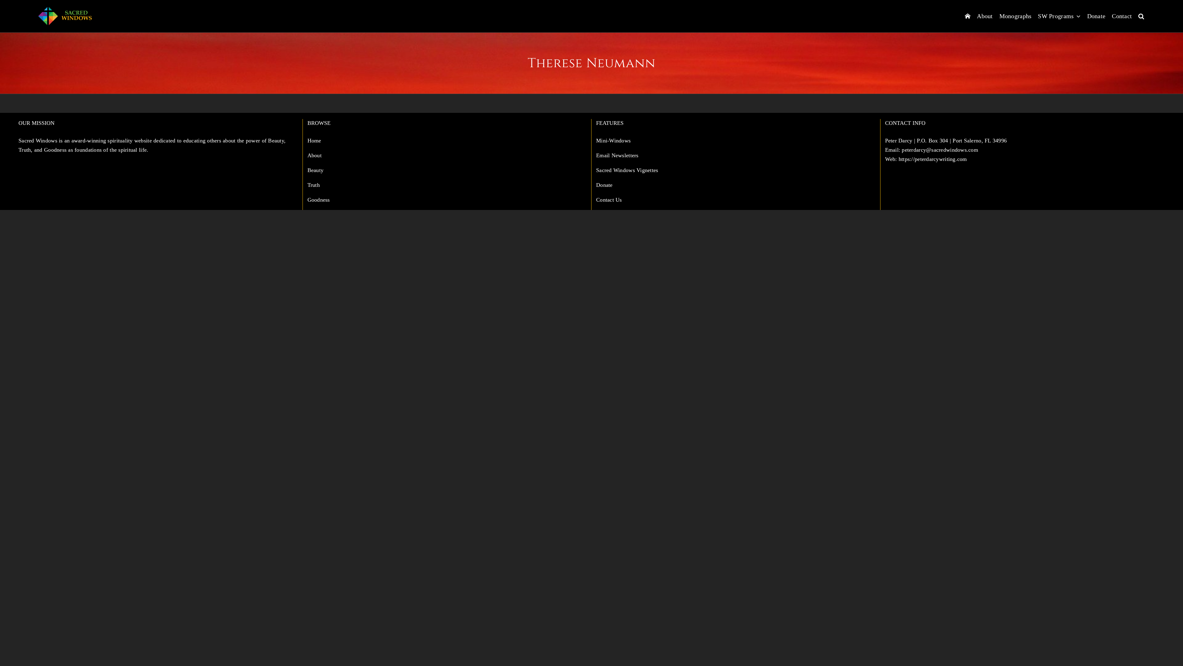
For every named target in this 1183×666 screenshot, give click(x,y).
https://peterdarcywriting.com (933, 159)
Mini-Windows (613, 141)
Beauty (316, 170)
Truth (314, 185)
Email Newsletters (618, 155)
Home (315, 141)
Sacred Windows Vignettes (627, 170)
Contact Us (609, 200)
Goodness (319, 200)
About (315, 155)
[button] (1141, 16)
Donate (604, 185)
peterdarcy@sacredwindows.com (940, 150)
